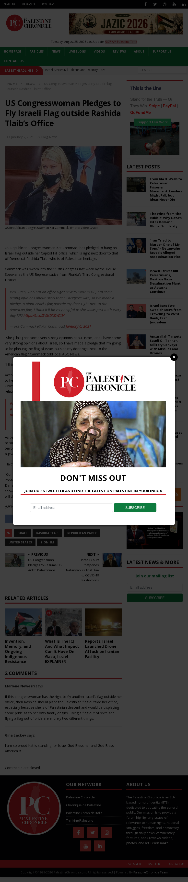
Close (174, 357)
